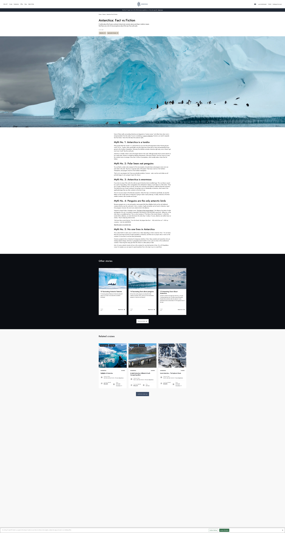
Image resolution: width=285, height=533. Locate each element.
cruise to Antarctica (148, 136)
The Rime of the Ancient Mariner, (145, 210)
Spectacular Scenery (112, 33)
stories (104, 14)
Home (100, 14)
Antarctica (101, 33)
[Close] (282, 530)
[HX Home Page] (142, 4)
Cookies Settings (213, 530)
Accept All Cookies (224, 530)
